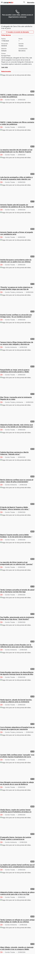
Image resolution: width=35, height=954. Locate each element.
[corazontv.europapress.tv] (11, 2)
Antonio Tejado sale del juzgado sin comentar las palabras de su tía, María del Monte (17, 206)
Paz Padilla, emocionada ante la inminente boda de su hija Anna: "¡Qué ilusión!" (17, 618)
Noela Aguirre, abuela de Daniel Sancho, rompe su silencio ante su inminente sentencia (16, 701)
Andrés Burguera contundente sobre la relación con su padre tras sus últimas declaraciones (15, 261)
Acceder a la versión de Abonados (18, 32)
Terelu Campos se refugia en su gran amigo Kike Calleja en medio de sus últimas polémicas (17, 921)
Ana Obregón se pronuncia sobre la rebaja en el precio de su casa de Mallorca (17, 783)
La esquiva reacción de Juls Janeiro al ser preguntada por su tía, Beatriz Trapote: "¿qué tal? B (16, 151)
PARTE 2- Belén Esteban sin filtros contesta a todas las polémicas (17, 96)
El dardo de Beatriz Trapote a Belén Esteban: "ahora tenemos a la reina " (14, 508)
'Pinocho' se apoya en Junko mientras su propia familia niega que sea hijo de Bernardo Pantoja (16, 288)
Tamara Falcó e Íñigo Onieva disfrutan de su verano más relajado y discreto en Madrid (16, 343)
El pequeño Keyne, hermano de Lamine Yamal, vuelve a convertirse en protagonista (15, 838)
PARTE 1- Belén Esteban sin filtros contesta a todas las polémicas (17, 123)
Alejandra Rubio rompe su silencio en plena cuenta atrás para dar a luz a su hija (17, 893)
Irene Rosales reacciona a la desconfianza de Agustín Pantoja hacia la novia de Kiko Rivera (16, 673)
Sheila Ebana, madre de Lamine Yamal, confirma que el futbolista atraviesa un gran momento (15, 811)
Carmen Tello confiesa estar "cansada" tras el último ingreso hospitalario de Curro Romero (17, 756)
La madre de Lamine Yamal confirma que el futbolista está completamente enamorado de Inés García (17, 866)
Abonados (30, 2)
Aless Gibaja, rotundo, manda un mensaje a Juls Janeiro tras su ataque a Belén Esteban (16, 948)
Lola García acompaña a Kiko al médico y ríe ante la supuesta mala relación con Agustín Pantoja (16, 178)
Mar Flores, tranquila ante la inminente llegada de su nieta (16, 398)
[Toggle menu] (2, 2)
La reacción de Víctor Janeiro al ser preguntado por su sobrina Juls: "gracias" (16, 563)
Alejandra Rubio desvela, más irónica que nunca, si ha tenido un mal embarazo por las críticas (16, 426)
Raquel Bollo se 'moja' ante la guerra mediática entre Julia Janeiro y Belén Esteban (14, 371)
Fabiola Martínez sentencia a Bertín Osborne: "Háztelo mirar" (14, 453)
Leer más (4, 67)
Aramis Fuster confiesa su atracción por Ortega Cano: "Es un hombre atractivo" (16, 316)
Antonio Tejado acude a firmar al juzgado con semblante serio (16, 233)
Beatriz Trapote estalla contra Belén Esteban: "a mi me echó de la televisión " (16, 536)
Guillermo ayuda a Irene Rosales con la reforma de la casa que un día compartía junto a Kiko (16, 646)
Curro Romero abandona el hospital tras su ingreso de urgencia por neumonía (17, 728)
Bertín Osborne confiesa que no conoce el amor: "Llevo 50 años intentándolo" (16, 481)
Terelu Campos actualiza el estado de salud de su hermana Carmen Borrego (17, 591)
